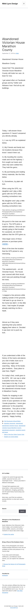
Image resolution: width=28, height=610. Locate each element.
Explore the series (9, 534)
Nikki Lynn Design (10, 4)
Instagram (5, 575)
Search (22, 511)
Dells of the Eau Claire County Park (14, 434)
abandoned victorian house (10, 425)
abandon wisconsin (9, 423)
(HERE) (5, 244)
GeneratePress (14, 607)
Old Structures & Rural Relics (12, 421)
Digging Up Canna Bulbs (11, 436)
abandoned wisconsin (8, 430)
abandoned (19, 423)
